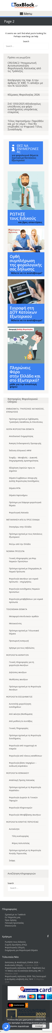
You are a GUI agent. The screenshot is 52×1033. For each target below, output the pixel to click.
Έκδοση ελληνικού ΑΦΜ (20, 450)
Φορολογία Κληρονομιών (20, 807)
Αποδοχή (39, 1026)
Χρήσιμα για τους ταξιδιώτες (21, 648)
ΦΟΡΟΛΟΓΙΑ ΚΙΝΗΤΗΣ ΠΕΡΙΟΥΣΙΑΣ (22, 822)
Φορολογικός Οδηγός (15, 947)
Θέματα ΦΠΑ (14, 488)
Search (26, 41)
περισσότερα (23, 1026)
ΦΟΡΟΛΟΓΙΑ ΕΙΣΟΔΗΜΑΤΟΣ (19, 696)
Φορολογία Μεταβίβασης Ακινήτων (25, 814)
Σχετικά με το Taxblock (15, 914)
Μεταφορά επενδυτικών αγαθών (24, 616)
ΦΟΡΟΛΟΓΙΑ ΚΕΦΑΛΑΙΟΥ (17, 773)
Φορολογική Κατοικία (18, 512)
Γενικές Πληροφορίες (18, 728)
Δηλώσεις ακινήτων (18, 672)
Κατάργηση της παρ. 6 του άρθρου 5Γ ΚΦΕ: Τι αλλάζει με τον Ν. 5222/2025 (25, 82)
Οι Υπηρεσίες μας (12, 917)
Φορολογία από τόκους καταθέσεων (25, 755)
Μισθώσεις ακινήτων (18, 679)
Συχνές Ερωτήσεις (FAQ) (16, 944)
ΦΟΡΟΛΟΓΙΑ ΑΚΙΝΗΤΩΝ (17, 655)
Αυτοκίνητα (14, 829)
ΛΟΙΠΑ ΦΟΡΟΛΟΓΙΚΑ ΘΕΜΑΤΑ (20, 429)
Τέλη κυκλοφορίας (20, 836)
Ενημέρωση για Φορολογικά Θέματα (21, 950)
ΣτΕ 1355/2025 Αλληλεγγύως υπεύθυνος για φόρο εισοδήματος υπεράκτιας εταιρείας (24, 108)
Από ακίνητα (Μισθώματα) (20, 714)
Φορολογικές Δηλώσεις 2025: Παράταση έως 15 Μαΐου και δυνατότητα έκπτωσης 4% (25, 969)
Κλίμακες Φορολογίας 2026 (24, 94)
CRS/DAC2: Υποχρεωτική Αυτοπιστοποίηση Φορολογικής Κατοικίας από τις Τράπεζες (24, 67)
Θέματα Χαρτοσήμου (18, 495)
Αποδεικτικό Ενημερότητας (21, 436)
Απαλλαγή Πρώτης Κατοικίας (22, 780)
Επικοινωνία (10, 925)
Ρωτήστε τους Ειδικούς (15, 941)
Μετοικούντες (15, 623)
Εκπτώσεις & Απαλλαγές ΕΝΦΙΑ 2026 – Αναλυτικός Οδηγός (22, 963)
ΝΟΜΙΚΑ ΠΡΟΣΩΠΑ (15, 551)
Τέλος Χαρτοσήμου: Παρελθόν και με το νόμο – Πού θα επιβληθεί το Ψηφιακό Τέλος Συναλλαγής (26, 125)
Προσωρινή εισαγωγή (19, 640)
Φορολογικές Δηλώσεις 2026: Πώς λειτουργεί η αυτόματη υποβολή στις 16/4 (25, 977)
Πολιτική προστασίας (14, 923)
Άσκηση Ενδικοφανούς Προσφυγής (25, 443)
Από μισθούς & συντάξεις (20, 721)
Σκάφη (12, 860)
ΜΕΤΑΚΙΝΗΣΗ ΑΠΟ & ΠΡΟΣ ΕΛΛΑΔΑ (23, 519)
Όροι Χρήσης (11, 920)
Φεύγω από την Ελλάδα (20, 544)
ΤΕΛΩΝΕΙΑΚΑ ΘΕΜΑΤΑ (16, 609)
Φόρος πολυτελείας (21, 843)
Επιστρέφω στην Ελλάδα (20, 526)
